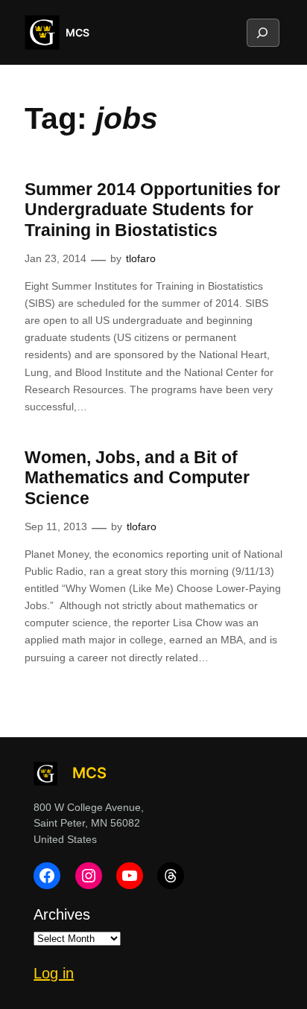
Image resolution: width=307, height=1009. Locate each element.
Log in (54, 973)
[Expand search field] (262, 32)
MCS (77, 32)
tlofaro (141, 258)
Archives (62, 914)
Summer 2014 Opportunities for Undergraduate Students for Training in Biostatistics (152, 209)
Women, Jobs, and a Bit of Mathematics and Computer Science (137, 478)
